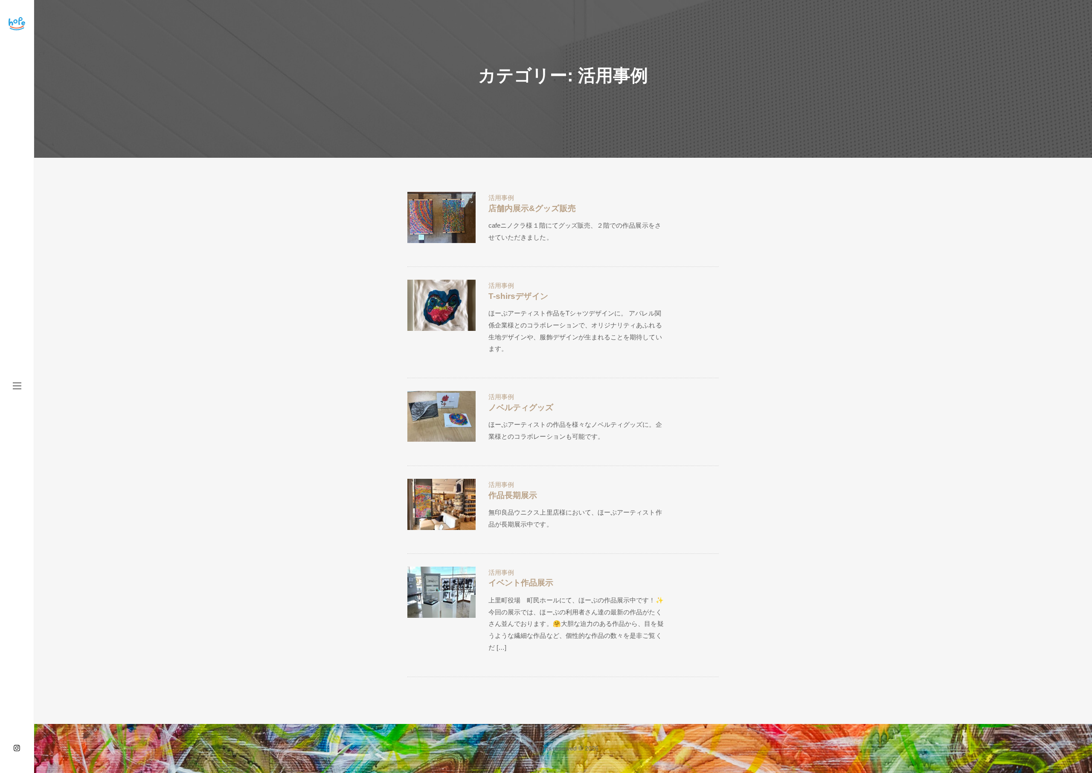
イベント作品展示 (520, 582)
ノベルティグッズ (520, 407)
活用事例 (501, 197)
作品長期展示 (512, 495)
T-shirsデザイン (518, 296)
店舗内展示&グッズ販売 (532, 208)
